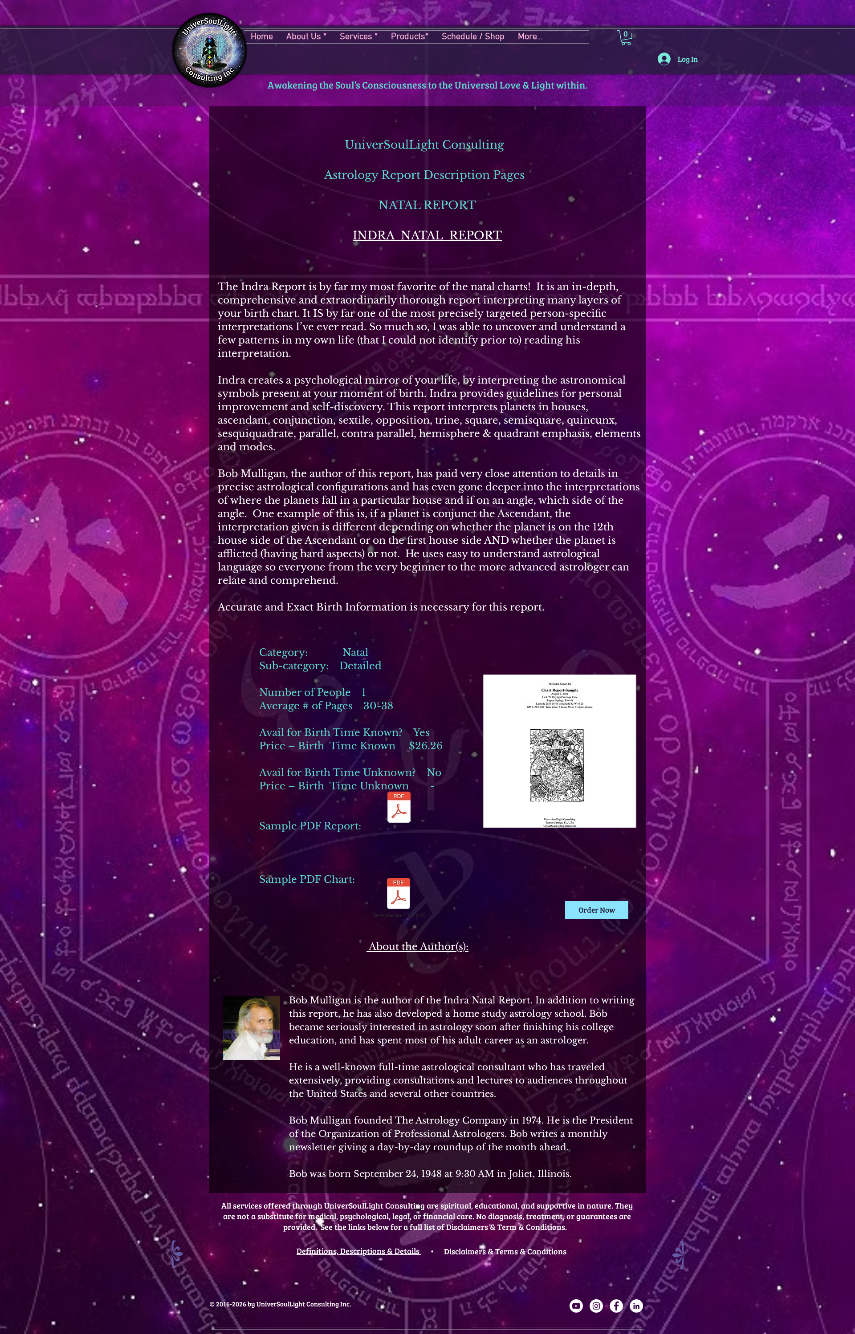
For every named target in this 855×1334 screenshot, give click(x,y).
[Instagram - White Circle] (596, 1306)
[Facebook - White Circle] (616, 1306)
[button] (473, 37)
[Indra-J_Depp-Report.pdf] (399, 808)
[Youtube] (576, 1306)
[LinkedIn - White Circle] (636, 1306)
